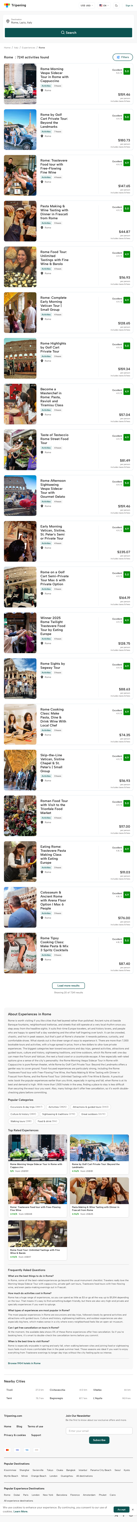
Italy (16, 47)
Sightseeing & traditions (58, 1114)
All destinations (84, 1476)
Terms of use (35, 1426)
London (53, 1476)
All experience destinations (18, 1500)
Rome (7, 1495)
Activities (57, 1107)
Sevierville (38, 1470)
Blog (19, 1426)
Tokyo (50, 1470)
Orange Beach (38, 1476)
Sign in (129, 5)
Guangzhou (67, 1476)
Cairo (113, 1495)
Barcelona (61, 1495)
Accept (121, 1509)
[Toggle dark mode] (116, 5)
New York (48, 1495)
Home (7, 47)
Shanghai (24, 1470)
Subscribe (99, 1440)
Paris (25, 1495)
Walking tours (21, 1121)
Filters (125, 57)
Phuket (102, 1495)
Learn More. (21, 1511)
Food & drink (47, 1121)
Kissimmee (10, 1470)
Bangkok (70, 1470)
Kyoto (127, 1470)
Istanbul (83, 1470)
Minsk (24, 1476)
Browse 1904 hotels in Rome (24, 1363)
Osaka (59, 1470)
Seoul (117, 1470)
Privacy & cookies (15, 1435)
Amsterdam (89, 1495)
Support (36, 1435)
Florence (75, 1495)
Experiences (28, 47)
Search (71, 33)
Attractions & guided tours (90, 1107)
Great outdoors (93, 1114)
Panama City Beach (100, 1470)
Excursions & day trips (26, 1107)
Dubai (17, 1495)
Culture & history (23, 1114)
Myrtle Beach (11, 1476)
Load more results (68, 985)
